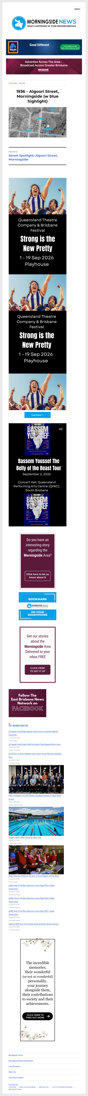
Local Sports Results (16, 1077)
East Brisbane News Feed (18, 725)
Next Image (22, 83)
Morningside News (14, 1085)
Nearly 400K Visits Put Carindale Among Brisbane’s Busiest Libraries (34, 924)
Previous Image (13, 83)
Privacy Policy (12, 1087)
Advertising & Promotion (15, 1089)
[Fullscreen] (64, 524)
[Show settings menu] (59, 524)
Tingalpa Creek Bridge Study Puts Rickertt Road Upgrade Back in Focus (35, 744)
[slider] (35, 524)
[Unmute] (54, 524)
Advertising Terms (44, 1087)
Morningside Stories (16, 1055)
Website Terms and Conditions (27, 1087)
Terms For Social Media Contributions (62, 1087)
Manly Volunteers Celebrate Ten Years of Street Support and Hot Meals (34, 876)
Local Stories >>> (37, 415)
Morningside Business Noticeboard (21, 1060)
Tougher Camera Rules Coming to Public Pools (25, 837)
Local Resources (14, 1066)
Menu (77, 9)
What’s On (12, 1072)
